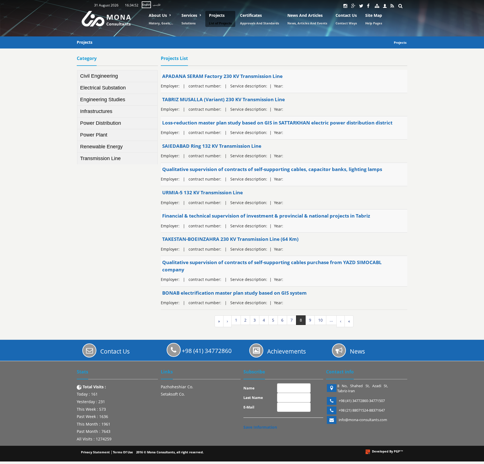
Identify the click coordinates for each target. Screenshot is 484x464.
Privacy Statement (95, 452)
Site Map (373, 15)
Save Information (260, 427)
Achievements (286, 351)
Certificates (251, 15)
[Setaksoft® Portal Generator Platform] (368, 452)
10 (320, 320)
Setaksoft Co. (173, 394)
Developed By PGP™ (387, 451)
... (331, 320)
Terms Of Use (123, 452)
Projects (217, 15)
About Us (158, 15)
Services (189, 15)
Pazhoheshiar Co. (177, 386)
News (357, 351)
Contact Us (346, 15)
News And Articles (305, 15)
